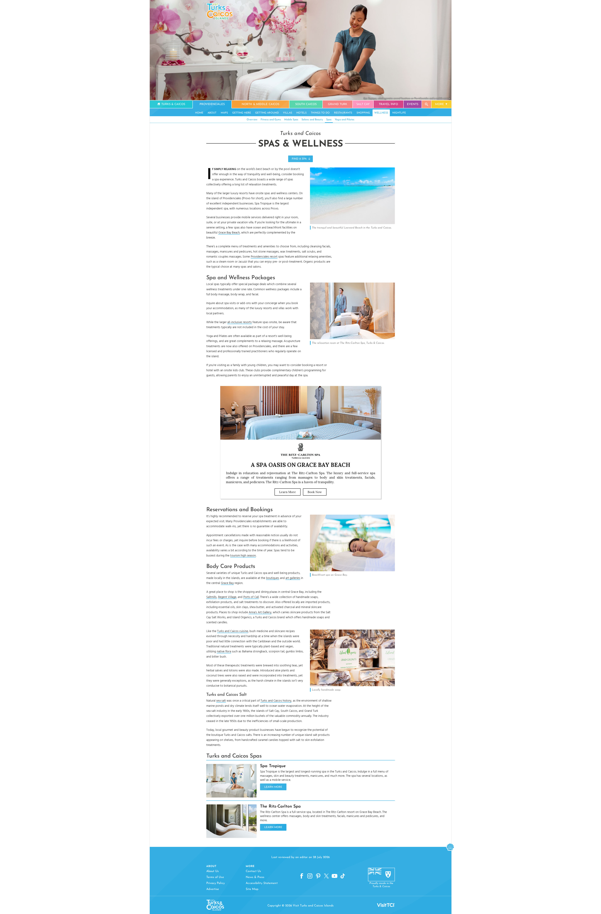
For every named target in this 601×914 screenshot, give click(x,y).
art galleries (292, 578)
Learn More (287, 492)
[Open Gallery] (352, 223)
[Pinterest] (318, 876)
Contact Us (253, 871)
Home (199, 113)
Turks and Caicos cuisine (232, 631)
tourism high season (243, 555)
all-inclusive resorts (239, 322)
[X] (326, 876)
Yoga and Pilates (344, 119)
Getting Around (267, 113)
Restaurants (343, 113)
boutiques (272, 578)
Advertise (212, 889)
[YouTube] (335, 876)
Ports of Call (251, 597)
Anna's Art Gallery (260, 612)
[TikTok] (343, 876)
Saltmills (211, 597)
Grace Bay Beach (229, 232)
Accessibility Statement (261, 883)
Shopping (363, 113)
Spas (329, 119)
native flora (224, 651)
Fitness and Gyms (271, 119)
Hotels (301, 113)
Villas (287, 113)
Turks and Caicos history (276, 700)
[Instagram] (310, 876)
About (212, 113)
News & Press (255, 877)
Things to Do (320, 113)
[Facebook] (302, 876)
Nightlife (399, 113)
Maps (224, 113)
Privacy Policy (215, 883)
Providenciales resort (264, 256)
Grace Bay (227, 583)
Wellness (381, 113)
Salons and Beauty (312, 119)
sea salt (221, 700)
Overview (252, 119)
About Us (212, 871)
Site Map (252, 889)
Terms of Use (215, 877)
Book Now (315, 492)
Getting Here (241, 113)
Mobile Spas (291, 119)
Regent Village (227, 597)
